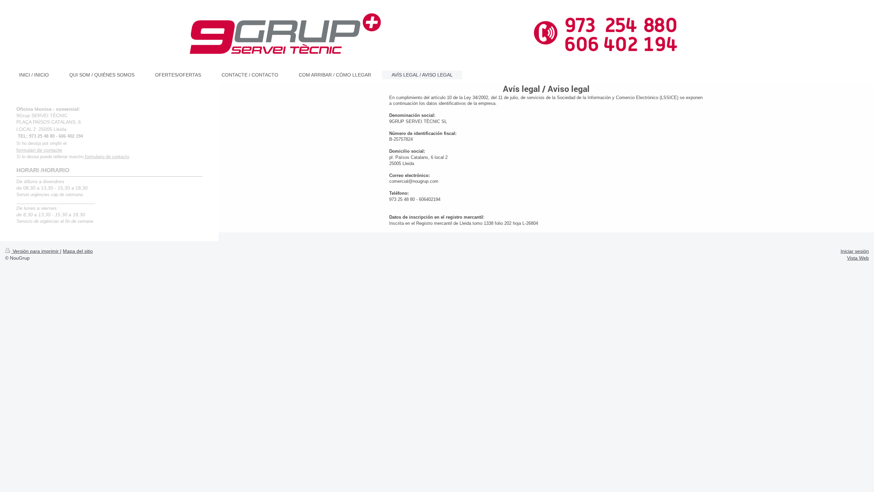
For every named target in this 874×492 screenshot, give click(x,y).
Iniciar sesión (855, 251)
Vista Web (858, 258)
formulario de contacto (106, 156)
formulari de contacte (39, 150)
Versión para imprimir (35, 251)
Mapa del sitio (78, 251)
